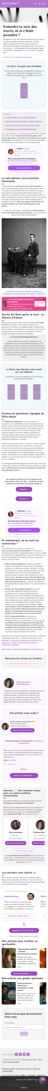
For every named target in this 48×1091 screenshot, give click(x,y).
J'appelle (22, 489)
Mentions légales (8, 1069)
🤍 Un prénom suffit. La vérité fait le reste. (20, 163)
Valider (24, 1034)
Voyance (35, 664)
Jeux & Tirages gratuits (10, 1062)
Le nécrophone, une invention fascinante (21, 117)
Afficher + (24, 769)
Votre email (9, 1023)
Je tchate (23, 499)
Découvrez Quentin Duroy (18, 916)
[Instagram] (20, 1054)
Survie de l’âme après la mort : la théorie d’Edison (24, 121)
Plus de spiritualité (21, 973)
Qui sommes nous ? (30, 1059)
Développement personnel (19, 664)
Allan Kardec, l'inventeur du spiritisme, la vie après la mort (23, 649)
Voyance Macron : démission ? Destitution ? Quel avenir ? (25, 987)
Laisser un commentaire (22, 775)
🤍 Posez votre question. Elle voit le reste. (20, 525)
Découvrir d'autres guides (24, 851)
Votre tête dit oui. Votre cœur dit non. (22, 522)
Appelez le (22, 930)
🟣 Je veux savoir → (24, 530)
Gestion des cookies (23, 1069)
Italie (23, 1075)
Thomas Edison (24, 134)
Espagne (41, 1075)
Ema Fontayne (15, 832)
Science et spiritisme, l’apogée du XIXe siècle (22, 125)
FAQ (39, 1059)
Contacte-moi (40, 304)
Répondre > (12, 764)
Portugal (31, 1075)
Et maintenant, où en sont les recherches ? (21, 129)
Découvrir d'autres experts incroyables (24, 936)
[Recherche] (35, 4)
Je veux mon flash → (24, 168)
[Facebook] (16, 1054)
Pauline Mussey (27, 57)
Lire (18, 967)
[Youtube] (24, 1054)
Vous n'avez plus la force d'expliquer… (23, 160)
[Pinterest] (28, 1054)
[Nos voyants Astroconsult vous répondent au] (39, 4)
